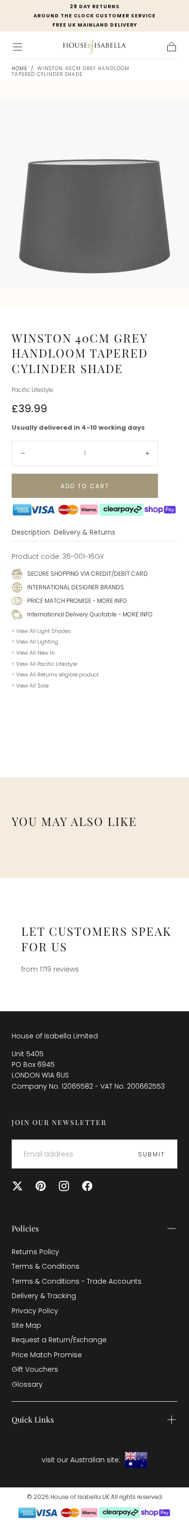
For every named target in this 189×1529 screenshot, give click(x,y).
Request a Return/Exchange (59, 1340)
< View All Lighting (35, 641)
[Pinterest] (40, 1186)
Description (31, 533)
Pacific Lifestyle (32, 390)
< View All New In (33, 653)
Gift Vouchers (35, 1369)
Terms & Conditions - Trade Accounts (77, 1281)
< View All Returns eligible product (55, 674)
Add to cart (85, 486)
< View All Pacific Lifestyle (44, 664)
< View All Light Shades (41, 631)
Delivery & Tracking (44, 1296)
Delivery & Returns (84, 533)
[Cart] (171, 47)
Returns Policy (35, 1252)
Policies (25, 1228)
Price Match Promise (47, 1355)
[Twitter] (17, 1186)
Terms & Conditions (45, 1266)
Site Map (26, 1325)
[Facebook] (87, 1186)
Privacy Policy (35, 1311)
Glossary (27, 1384)
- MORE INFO (109, 601)
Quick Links (33, 1419)
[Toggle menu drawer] (17, 47)
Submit (151, 1154)
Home (19, 68)
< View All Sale (30, 686)
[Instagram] (64, 1186)
